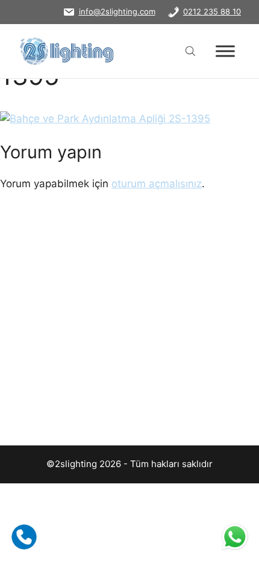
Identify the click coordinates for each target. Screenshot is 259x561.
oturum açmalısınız (156, 184)
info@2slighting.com (117, 11)
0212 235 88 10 (212, 11)
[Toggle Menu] (225, 51)
